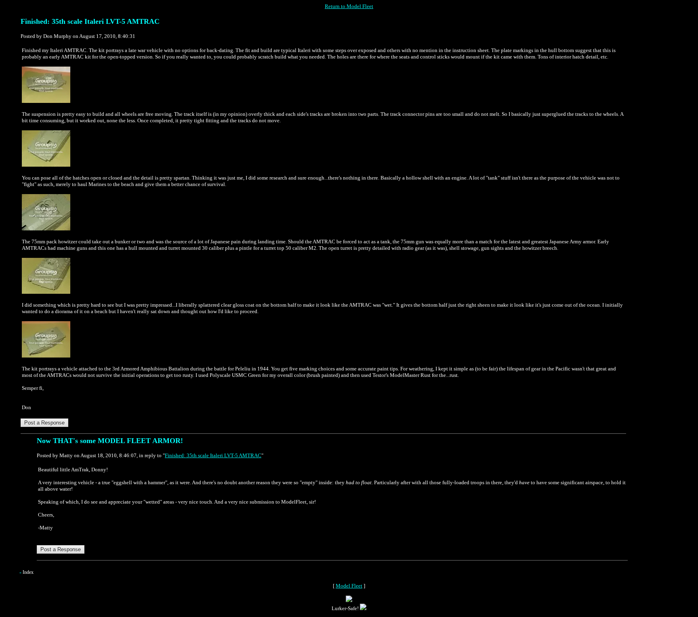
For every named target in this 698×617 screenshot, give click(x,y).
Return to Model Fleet (349, 6)
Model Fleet (349, 586)
